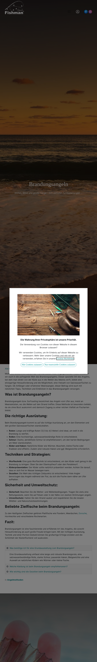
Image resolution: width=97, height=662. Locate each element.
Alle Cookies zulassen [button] (32, 365)
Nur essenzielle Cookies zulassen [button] (60, 365)
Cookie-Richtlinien (65, 358)
